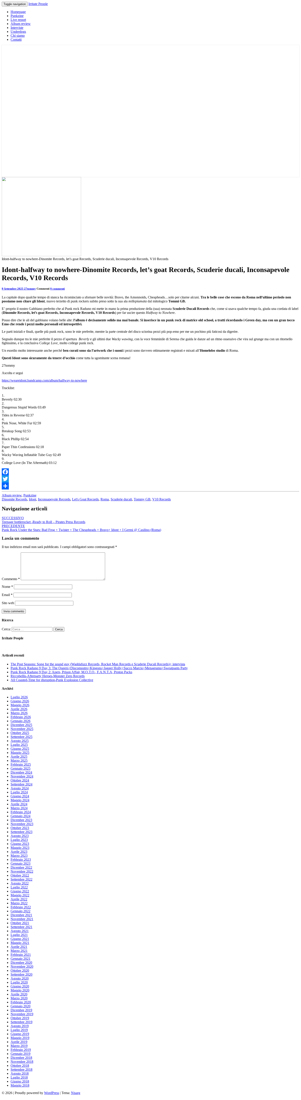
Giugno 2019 (20, 1034)
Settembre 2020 (21, 974)
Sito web (8, 603)
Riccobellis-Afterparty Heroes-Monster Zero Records (48, 676)
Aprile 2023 (19, 852)
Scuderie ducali (121, 499)
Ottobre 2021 (20, 923)
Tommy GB (142, 499)
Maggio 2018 (20, 1085)
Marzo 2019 (19, 1046)
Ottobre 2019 (20, 1018)
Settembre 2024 (21, 784)
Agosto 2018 (20, 1073)
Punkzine (17, 16)
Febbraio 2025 (21, 764)
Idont (32, 499)
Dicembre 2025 (21, 725)
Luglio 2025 (19, 745)
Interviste (17, 27)
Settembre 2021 (21, 927)
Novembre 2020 (22, 966)
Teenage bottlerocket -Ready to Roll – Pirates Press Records (43, 520)
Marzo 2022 (19, 903)
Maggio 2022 (20, 895)
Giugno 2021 (20, 939)
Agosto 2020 (20, 978)
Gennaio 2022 (20, 911)
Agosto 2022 (20, 883)
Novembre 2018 (22, 1061)
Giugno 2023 (20, 844)
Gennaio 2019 (20, 1054)
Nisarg (75, 1093)
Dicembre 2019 (21, 1010)
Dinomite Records (14, 499)
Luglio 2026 (19, 697)
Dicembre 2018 (21, 1058)
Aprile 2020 (19, 994)
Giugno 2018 (20, 1081)
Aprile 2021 (19, 947)
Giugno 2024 (20, 796)
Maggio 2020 (20, 990)
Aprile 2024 (19, 804)
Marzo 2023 (19, 855)
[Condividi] (150, 485)
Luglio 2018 (19, 1077)
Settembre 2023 (21, 832)
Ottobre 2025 (20, 733)
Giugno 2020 (20, 986)
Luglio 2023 (19, 840)
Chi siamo (18, 35)
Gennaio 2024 (20, 816)
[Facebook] (150, 471)
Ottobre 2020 (20, 970)
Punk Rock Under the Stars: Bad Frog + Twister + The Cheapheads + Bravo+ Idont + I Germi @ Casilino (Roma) (81, 528)
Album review (21, 24)
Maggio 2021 (20, 943)
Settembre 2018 (21, 1069)
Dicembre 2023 (21, 820)
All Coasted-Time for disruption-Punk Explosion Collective (52, 680)
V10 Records (161, 499)
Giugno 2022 (20, 891)
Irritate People (38, 4)
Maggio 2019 (20, 1038)
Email (7, 595)
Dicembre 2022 (21, 867)
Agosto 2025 (20, 741)
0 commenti (57, 288)
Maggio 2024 (20, 800)
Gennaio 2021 (20, 958)
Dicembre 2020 (21, 962)
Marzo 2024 (19, 808)
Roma (104, 499)
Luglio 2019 (19, 1030)
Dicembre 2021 (21, 915)
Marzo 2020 (19, 998)
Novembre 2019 (22, 1014)
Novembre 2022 (22, 871)
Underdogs (18, 31)
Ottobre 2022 (20, 875)
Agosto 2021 (20, 931)
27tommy (30, 288)
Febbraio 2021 (21, 955)
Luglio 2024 (19, 792)
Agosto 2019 (20, 1026)
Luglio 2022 (19, 887)
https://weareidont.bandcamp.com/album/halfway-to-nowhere (44, 380)
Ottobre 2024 (20, 780)
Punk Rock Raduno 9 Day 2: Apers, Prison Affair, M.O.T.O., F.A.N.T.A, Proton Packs (71, 672)
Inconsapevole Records (54, 499)
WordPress (51, 1093)
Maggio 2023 (20, 848)
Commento (11, 579)
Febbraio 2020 (21, 1002)
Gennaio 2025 (20, 768)
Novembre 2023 (22, 824)
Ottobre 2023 (20, 828)
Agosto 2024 (20, 788)
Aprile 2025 (19, 756)
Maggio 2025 (20, 752)
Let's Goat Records (85, 499)
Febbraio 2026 (21, 717)
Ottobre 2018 (20, 1065)
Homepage (18, 12)
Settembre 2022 (21, 879)
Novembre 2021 (22, 919)
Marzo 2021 (19, 951)
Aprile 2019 (19, 1042)
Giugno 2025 (20, 749)
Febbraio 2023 (21, 859)
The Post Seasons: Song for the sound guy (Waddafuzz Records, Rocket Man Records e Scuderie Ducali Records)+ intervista (98, 664)
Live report (18, 20)
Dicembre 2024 (21, 772)
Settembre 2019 (21, 1022)
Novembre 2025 (22, 729)
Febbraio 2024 (21, 812)
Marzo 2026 (19, 713)
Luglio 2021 (19, 935)
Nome (7, 587)
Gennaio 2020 (20, 1006)
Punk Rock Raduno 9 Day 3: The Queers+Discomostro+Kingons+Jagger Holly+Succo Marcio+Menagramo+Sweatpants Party (99, 668)
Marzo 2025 (19, 760)
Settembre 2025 (21, 737)
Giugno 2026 (20, 701)
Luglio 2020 (19, 982)
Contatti (16, 39)
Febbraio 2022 (21, 907)
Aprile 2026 (19, 709)
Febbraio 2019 (21, 1050)
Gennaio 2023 (20, 863)
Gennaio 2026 (20, 721)
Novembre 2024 (22, 776)
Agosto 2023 (20, 836)
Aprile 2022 (19, 899)
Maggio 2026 (20, 705)
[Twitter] (150, 478)
